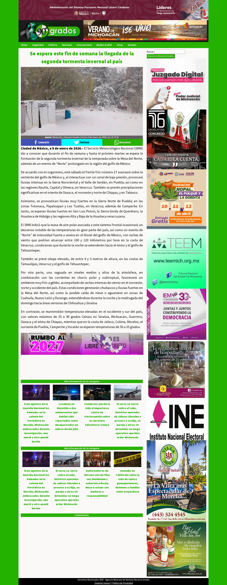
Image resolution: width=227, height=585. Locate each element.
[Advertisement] (82, 376)
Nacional (67, 44)
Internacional (84, 44)
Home (24, 44)
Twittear (84, 142)
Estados (132, 44)
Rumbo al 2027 (104, 44)
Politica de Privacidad (122, 583)
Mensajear (125, 142)
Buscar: (150, 51)
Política (52, 44)
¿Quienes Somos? (102, 583)
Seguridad (38, 44)
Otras (120, 44)
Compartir (43, 142)
